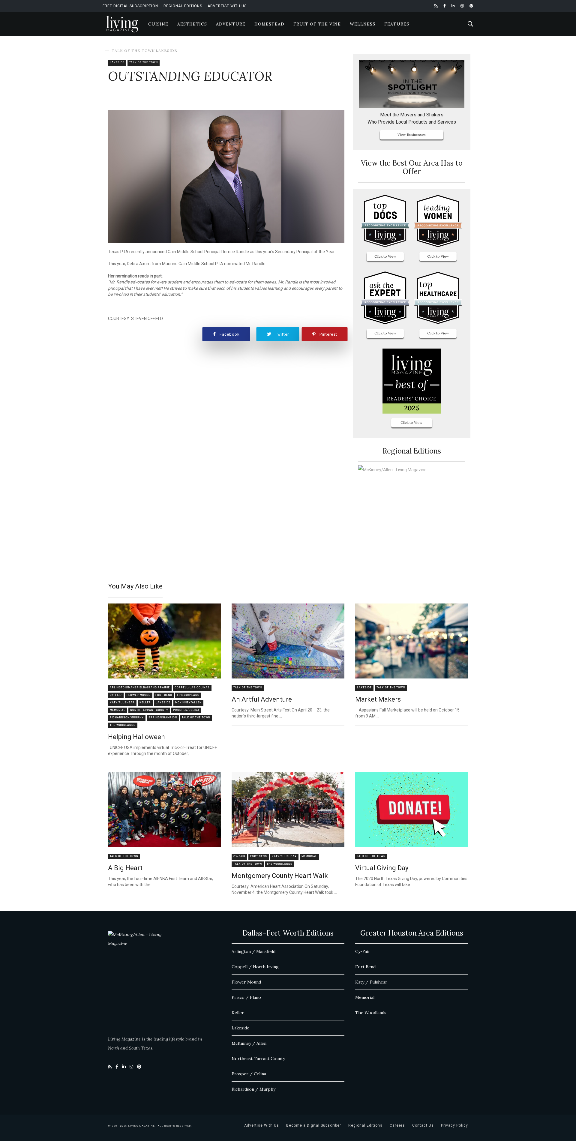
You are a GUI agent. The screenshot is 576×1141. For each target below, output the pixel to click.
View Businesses (412, 134)
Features (396, 24)
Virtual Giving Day (381, 868)
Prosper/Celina (186, 710)
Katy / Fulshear (371, 982)
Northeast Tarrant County (258, 1058)
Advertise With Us (227, 6)
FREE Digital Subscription (130, 6)
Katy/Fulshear (122, 702)
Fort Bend (163, 695)
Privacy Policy (454, 1125)
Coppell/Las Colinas (192, 687)
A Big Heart (125, 868)
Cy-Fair (116, 695)
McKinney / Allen (249, 1043)
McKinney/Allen (188, 702)
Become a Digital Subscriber (313, 1125)
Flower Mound (139, 695)
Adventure (230, 24)
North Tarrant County (149, 710)
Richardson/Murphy (127, 717)
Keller (145, 702)
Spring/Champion (162, 717)
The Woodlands (123, 725)
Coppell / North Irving (255, 966)
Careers (397, 1125)
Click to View (385, 256)
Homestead (269, 24)
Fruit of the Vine (317, 24)
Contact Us (423, 1125)
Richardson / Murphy (253, 1089)
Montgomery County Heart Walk (280, 875)
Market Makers (378, 699)
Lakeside (166, 50)
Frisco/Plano (188, 695)
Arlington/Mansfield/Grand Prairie (140, 687)
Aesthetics (192, 24)
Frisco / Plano (246, 997)
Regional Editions (183, 6)
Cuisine (158, 24)
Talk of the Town (133, 50)
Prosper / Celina (249, 1074)
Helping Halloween (136, 737)
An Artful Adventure (262, 699)
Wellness (362, 24)
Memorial (117, 710)
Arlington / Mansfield (253, 951)
